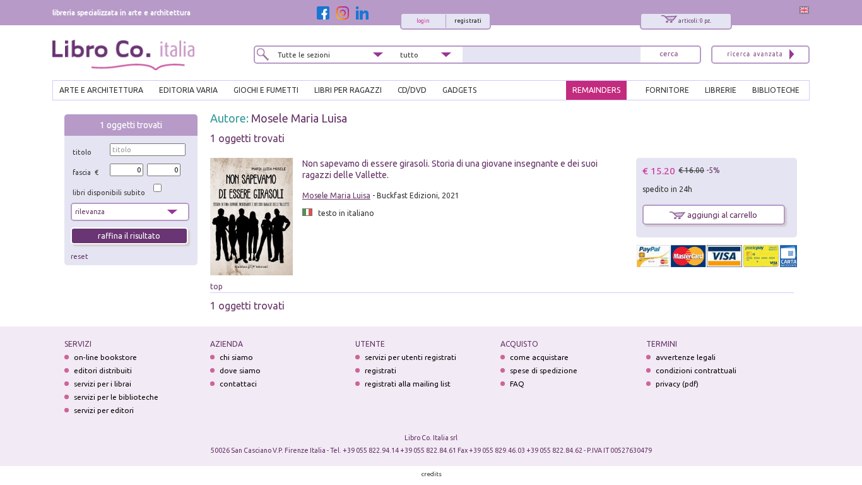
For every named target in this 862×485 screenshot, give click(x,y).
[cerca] (669, 55)
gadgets (459, 90)
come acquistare (539, 357)
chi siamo (236, 357)
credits (432, 473)
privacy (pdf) (677, 384)
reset (79, 256)
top (216, 286)
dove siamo (240, 370)
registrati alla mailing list (408, 384)
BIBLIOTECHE (776, 90)
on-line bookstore (105, 357)
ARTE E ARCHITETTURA (101, 90)
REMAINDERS (596, 90)
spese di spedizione (543, 370)
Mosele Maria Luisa (299, 118)
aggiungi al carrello (721, 214)
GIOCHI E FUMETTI (265, 90)
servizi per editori (104, 410)
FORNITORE (667, 90)
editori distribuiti (103, 370)
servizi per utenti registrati (410, 357)
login (423, 21)
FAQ (517, 384)
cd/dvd (412, 90)
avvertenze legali (686, 357)
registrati (467, 21)
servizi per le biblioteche (116, 397)
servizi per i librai (102, 384)
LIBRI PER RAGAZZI (348, 90)
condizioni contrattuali (696, 370)
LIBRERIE (720, 90)
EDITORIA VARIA (188, 90)
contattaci (238, 384)
